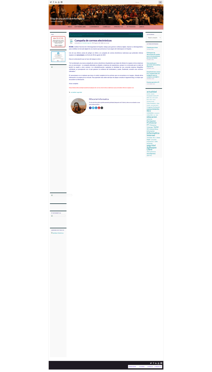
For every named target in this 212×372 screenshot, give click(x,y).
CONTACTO (157, 366)
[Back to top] (208, 368)
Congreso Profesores (153, 107)
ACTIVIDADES (131, 26)
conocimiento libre (153, 110)
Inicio (70, 26)
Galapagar (150, 127)
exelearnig (149, 119)
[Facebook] (53, 2)
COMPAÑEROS (94, 26)
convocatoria (156, 113)
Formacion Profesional (151, 122)
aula (148, 97)
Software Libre (151, 148)
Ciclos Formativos (151, 103)
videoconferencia (151, 151)
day (154, 115)
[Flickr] (61, 2)
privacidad (153, 139)
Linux (158, 137)
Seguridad (89, 43)
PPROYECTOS (118, 26)
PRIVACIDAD (132, 366)
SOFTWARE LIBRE (80, 26)
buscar (154, 99)
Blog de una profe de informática (67, 18)
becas (150, 97)
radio (156, 141)
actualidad (152, 92)
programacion (150, 141)
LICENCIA (150, 366)
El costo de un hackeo (134, 34)
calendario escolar (150, 101)
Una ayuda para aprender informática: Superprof (153, 64)
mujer (148, 139)
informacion (151, 131)
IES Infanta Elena (152, 129)
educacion (152, 117)
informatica (153, 133)
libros (154, 137)
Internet (151, 135)
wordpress (151, 153)
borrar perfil (155, 97)
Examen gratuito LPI (153, 82)
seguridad (79, 92)
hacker (156, 127)
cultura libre (150, 115)
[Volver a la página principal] (106, 14)
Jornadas (149, 137)
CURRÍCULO (106, 26)
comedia (148, 105)
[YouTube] (59, 2)
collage (158, 103)
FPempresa (152, 125)
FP (148, 125)
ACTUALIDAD (84, 43)
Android (148, 93)
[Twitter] (51, 2)
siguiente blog (130, 77)
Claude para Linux (152, 47)
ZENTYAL (149, 155)
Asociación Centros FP (153, 95)
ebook (157, 115)
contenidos (150, 113)
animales (152, 93)
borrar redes (149, 99)
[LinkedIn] (56, 2)
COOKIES (141, 366)
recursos (149, 143)
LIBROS (141, 26)
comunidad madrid (154, 105)
